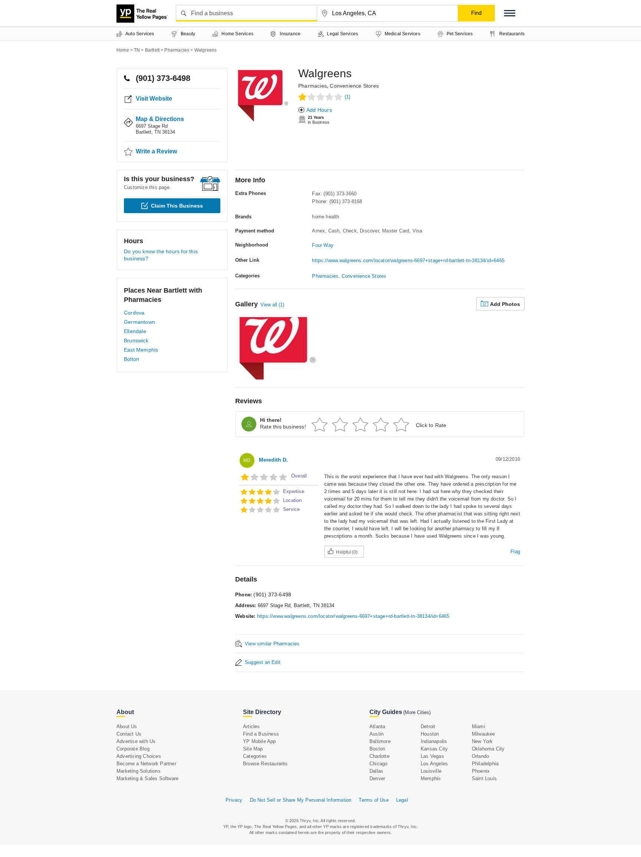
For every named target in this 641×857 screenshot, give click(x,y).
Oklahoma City (488, 749)
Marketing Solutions (138, 771)
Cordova (134, 313)
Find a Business (261, 734)
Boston (377, 749)
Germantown (139, 322)
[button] (509, 13)
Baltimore (380, 741)
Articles (251, 726)
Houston (430, 734)
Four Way (322, 245)
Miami (478, 726)
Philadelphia (485, 763)
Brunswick (136, 340)
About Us (126, 726)
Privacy (234, 800)
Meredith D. (273, 460)
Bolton (131, 359)
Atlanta (377, 726)
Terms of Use (373, 800)
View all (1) (272, 304)
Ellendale (135, 331)
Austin (376, 734)
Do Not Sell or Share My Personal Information (301, 800)
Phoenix (481, 771)
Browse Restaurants (265, 763)
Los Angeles (434, 763)
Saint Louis (484, 778)
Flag (515, 551)
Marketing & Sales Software (147, 778)
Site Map (253, 749)
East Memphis (141, 350)
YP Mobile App (259, 741)
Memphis (431, 778)
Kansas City (434, 749)
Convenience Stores (354, 86)
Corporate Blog (132, 749)
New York (482, 741)
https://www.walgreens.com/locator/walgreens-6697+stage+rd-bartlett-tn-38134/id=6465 (408, 260)
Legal (402, 800)
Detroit (428, 726)
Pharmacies (312, 86)
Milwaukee (483, 734)
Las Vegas (432, 756)
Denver (377, 778)
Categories (255, 756)
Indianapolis (434, 741)
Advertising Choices (138, 756)
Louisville (431, 771)
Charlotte (379, 756)
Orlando (480, 756)
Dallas (376, 771)
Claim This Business (177, 206)
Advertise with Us (135, 741)
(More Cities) (417, 712)
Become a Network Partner (146, 763)
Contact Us (128, 734)
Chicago (378, 763)
